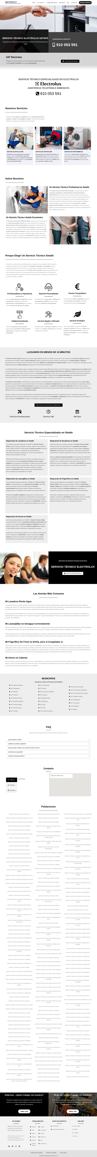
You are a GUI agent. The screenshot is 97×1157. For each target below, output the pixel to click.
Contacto (74, 2)
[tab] (11, 780)
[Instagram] (15, 1146)
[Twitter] (12, 1146)
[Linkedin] (19, 1146)
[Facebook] (9, 1146)
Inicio (33, 2)
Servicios (62, 2)
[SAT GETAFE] (12, 2)
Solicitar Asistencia (85, 2)
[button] (44, 2)
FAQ (68, 2)
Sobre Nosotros (52, 2)
